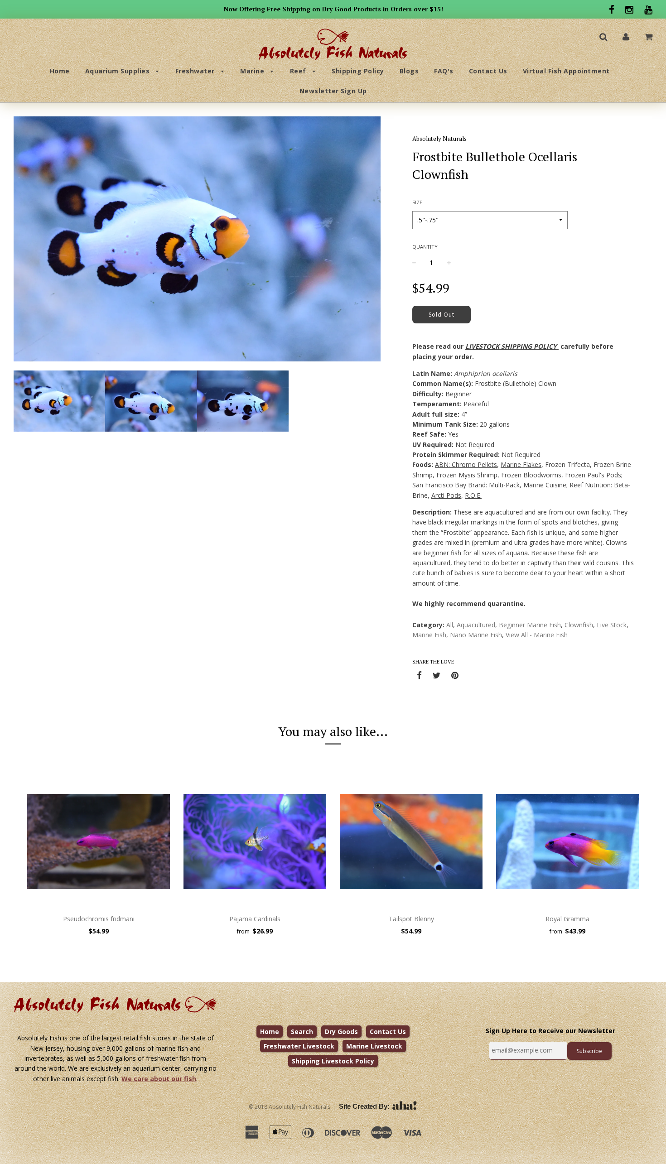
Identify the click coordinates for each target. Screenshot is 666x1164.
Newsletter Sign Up (333, 91)
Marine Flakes (521, 464)
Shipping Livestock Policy (333, 1061)
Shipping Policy (358, 71)
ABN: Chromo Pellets (466, 464)
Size (417, 202)
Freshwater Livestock (299, 1046)
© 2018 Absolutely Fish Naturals (289, 1107)
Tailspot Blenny (411, 918)
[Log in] (626, 36)
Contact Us (488, 71)
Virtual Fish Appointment (566, 71)
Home (60, 71)
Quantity (425, 246)
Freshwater (196, 71)
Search (302, 1031)
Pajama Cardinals (254, 918)
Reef (299, 71)
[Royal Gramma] (567, 841)
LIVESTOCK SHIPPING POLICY (511, 346)
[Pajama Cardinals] (254, 841)
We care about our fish (158, 1078)
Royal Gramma (567, 918)
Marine (253, 71)
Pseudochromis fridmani (99, 918)
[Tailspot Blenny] (411, 841)
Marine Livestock (374, 1046)
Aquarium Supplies (118, 71)
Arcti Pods (446, 495)
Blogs (409, 71)
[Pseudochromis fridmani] (98, 841)
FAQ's (444, 71)
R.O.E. (473, 495)
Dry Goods (341, 1031)
